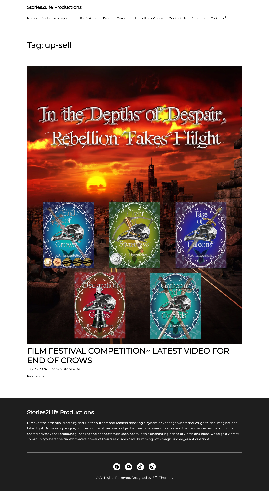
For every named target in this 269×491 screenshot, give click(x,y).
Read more (36, 376)
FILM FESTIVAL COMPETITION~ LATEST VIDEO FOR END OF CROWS (128, 355)
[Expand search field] (224, 18)
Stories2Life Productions (54, 7)
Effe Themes (162, 478)
